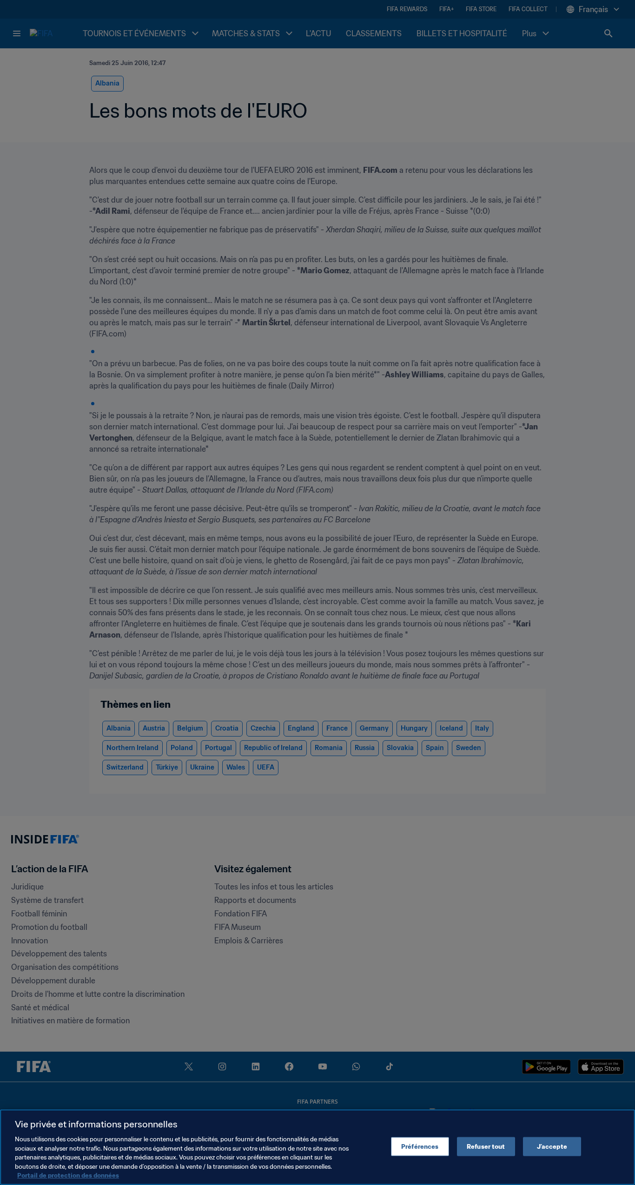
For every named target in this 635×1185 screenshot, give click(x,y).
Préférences (419, 1146)
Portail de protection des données (68, 1175)
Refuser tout (486, 1146)
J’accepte (552, 1146)
